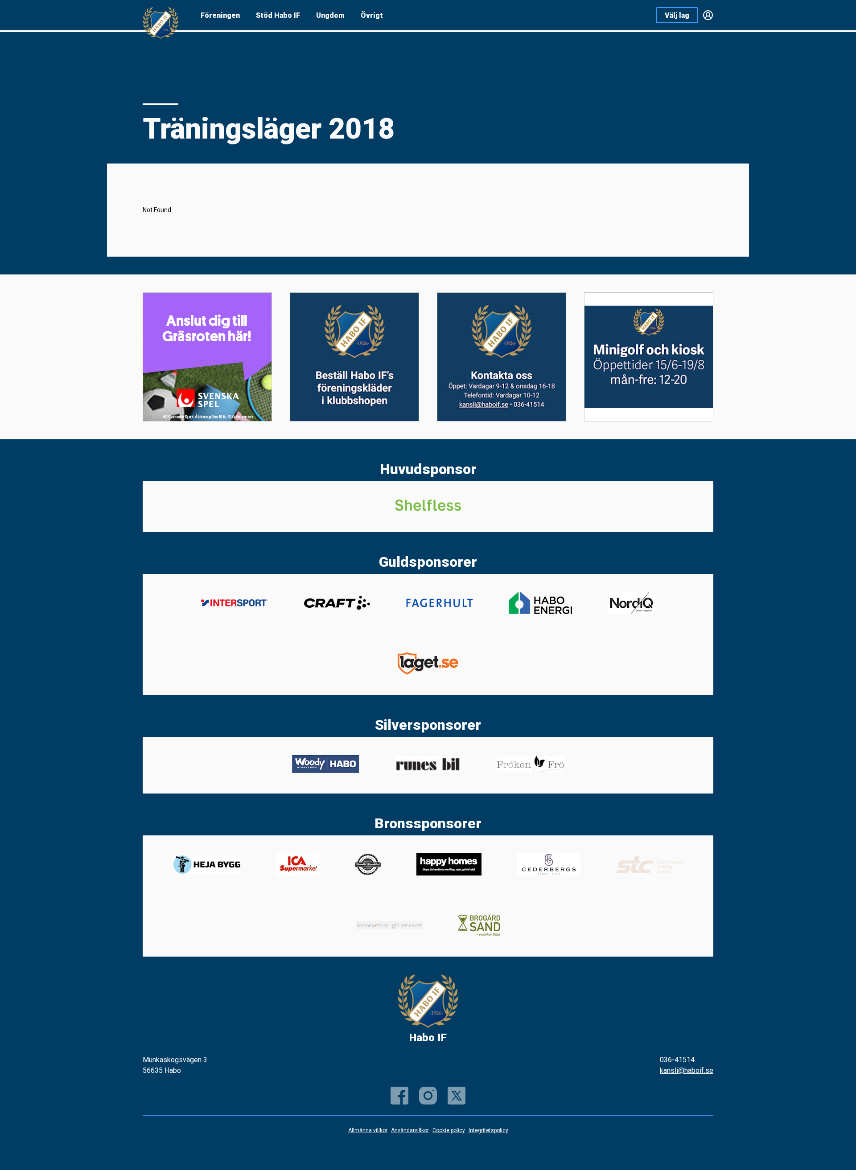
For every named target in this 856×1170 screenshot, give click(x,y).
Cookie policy (448, 1130)
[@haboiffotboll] (456, 1096)
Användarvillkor (410, 1130)
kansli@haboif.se (686, 1070)
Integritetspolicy (488, 1130)
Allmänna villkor (367, 1130)
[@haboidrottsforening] (428, 1096)
